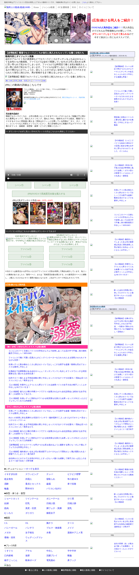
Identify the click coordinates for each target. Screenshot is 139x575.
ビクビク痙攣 (73, 474)
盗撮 (48, 484)
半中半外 (71, 551)
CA (5, 523)
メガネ (7, 532)
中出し (49, 551)
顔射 (44, 81)
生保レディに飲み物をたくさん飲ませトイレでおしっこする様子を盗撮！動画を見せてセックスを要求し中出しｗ (123, 195)
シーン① (19, 185)
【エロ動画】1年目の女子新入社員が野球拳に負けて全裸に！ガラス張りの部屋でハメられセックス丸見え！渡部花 (123, 170)
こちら (84, 2)
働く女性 (9, 81)
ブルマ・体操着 (54, 528)
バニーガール (10, 528)
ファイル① (25, 249)
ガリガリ (29, 513)
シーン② (46, 185)
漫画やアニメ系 (75, 532)
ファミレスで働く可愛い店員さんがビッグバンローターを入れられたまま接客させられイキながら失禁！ (123, 96)
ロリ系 (70, 498)
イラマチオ (37, 81)
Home (36, 7)
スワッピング (31, 474)
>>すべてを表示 (31, 469)
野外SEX (29, 488)
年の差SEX (72, 479)
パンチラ (29, 528)
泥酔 (6, 484)
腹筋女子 (50, 513)
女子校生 (29, 532)
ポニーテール (52, 498)
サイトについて (86, 7)
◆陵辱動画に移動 (68, 570)
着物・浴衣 (9, 537)
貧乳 (69, 508)
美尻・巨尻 (23, 81)
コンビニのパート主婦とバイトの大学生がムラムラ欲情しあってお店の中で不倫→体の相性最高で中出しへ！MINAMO (123, 220)
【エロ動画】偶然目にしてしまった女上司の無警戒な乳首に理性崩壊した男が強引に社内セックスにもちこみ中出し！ (123, 244)
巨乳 (15, 81)
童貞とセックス (33, 484)
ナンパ (49, 474)
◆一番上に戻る (31, 570)
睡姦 (69, 555)
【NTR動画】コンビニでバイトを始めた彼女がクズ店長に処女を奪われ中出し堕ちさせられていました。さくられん (123, 145)
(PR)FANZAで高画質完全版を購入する (46, 194)
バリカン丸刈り (54, 488)
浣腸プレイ (51, 555)
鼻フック (71, 560)
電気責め (50, 560)
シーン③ (73, 185)
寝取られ (50, 479)
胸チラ (49, 523)
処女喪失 (8, 479)
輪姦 (6, 488)
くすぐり (8, 551)
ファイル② (25, 257)
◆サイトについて (106, 570)
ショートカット (12, 498)
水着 (48, 532)
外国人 (28, 479)
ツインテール (31, 498)
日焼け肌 (50, 503)
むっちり (8, 513)
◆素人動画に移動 (87, 570)
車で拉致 (71, 484)
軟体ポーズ (30, 560)
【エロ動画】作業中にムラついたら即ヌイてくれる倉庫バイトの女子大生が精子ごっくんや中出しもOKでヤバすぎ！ (123, 269)
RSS (74, 7)
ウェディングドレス (34, 539)
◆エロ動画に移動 (49, 570)
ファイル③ (25, 264)
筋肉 (6, 508)
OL (30, 81)
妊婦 (6, 503)
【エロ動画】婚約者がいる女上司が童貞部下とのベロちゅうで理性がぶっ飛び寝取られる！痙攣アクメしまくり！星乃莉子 (123, 424)
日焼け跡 (71, 503)
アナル (28, 551)
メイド (70, 528)
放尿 (27, 555)
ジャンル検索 (48, 7)
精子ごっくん (10, 560)
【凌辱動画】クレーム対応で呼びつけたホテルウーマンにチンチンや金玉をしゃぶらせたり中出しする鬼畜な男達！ (123, 71)
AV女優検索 (63, 7)
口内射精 (8, 555)
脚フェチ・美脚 (54, 508)
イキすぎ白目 (10, 474)
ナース (70, 523)
